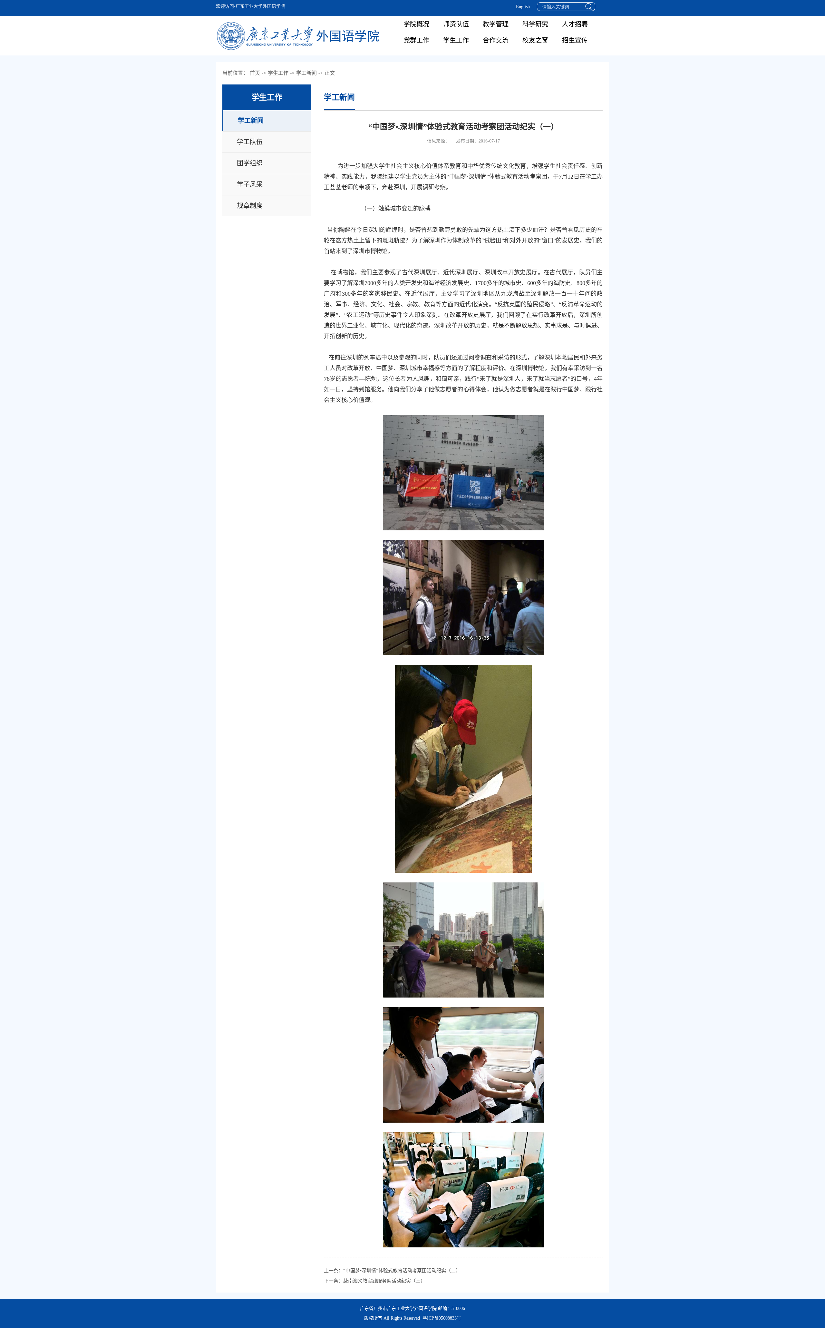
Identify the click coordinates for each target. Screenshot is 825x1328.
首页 (255, 73)
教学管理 (496, 24)
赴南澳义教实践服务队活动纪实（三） (384, 1281)
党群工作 (416, 40)
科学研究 (535, 24)
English (523, 6)
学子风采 (250, 184)
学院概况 (416, 24)
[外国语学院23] (299, 35)
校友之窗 (535, 40)
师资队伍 (456, 24)
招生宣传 (575, 40)
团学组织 (250, 163)
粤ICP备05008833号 (441, 1318)
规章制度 (250, 205)
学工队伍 (250, 141)
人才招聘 (575, 24)
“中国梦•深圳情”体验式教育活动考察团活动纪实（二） (402, 1270)
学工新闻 (306, 73)
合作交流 (496, 40)
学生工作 (456, 40)
